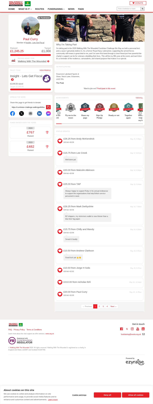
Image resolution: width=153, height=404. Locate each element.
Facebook (121, 328)
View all (139, 98)
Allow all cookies (135, 395)
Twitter (126, 329)
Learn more (52, 399)
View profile (45, 70)
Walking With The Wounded (32, 61)
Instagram (132, 328)
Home (11, 9)
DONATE (139, 3)
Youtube (137, 328)
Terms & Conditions (34, 330)
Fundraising (55, 9)
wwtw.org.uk (49, 334)
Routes (39, 9)
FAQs (81, 9)
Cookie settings (79, 395)
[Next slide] (140, 113)
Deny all (107, 395)
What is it (24, 9)
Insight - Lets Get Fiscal (35, 43)
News (71, 9)
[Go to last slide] (59, 113)
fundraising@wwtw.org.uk (131, 334)
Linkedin (143, 329)
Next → (114, 306)
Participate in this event (106, 88)
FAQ (10, 330)
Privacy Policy (19, 330)
